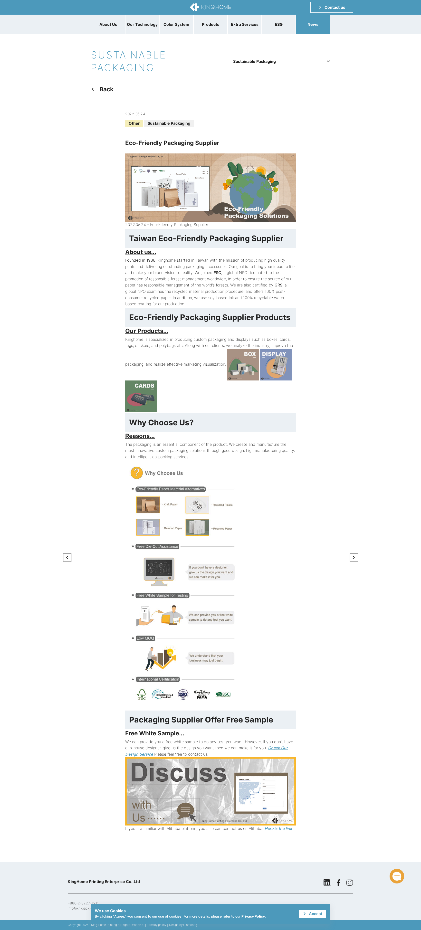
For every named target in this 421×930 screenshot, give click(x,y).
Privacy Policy (253, 916)
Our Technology (142, 24)
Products (210, 24)
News (312, 24)
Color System (176, 24)
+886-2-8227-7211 (83, 903)
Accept (315, 914)
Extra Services (244, 24)
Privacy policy (157, 925)
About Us (108, 24)
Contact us (335, 7)
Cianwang (190, 925)
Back (106, 89)
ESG (279, 24)
